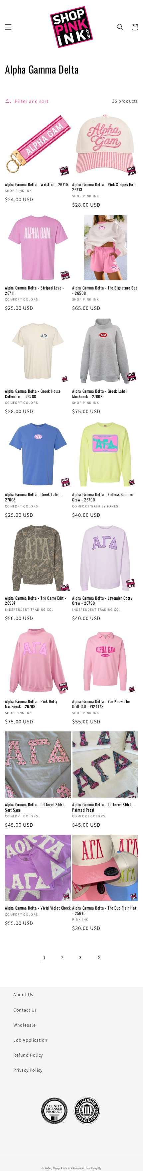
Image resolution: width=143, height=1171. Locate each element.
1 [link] (44, 957)
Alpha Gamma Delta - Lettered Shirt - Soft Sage (36, 807)
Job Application (30, 1040)
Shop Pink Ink (62, 1168)
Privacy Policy (27, 1070)
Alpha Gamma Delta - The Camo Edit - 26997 (36, 600)
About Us (23, 994)
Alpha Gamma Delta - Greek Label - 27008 (34, 497)
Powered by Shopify (87, 1168)
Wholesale (24, 1025)
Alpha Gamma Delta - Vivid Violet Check (38, 908)
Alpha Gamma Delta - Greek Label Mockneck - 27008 (99, 393)
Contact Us (25, 1010)
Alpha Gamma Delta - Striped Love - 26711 (34, 290)
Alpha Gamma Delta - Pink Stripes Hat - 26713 (105, 187)
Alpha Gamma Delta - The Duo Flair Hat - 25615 (104, 910)
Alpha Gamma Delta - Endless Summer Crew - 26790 (103, 497)
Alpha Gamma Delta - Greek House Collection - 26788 (33, 393)
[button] (8, 27)
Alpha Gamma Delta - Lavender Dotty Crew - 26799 (102, 600)
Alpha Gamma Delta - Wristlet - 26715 (37, 184)
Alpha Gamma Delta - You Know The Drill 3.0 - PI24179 (101, 704)
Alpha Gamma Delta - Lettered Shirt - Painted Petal (103, 807)
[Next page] (98, 957)
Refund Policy (28, 1055)
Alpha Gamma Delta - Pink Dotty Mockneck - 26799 (31, 704)
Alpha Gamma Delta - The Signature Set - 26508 (104, 290)
